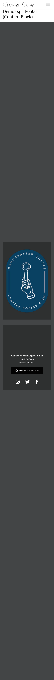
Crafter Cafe (18, 4)
